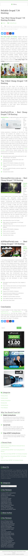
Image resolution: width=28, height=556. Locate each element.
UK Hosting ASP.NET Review (7, 522)
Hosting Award (4, 398)
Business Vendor (4, 497)
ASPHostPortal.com (25, 248)
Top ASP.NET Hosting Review (7, 507)
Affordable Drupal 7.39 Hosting (11, 26)
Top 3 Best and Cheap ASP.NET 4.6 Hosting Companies (14, 453)
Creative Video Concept (6, 536)
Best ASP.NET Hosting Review (7, 545)
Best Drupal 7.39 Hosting (22, 26)
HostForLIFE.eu (4, 311)
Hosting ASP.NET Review (6, 498)
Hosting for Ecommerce (6, 494)
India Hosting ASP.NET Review (7, 529)
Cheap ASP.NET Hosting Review (7, 544)
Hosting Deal (4, 403)
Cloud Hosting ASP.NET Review (7, 533)
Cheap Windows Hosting (6, 502)
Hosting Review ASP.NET (6, 501)
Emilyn (3, 23)
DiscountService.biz (25, 185)
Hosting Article (4, 395)
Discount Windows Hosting (7, 521)
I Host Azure (3, 530)
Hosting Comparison (6, 400)
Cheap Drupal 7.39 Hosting (6, 27)
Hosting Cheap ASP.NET (6, 499)
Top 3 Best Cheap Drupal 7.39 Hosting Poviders (13, 19)
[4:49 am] (2, 26)
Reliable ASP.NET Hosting (6, 503)
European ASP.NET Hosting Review (8, 492)
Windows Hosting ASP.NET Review (8, 509)
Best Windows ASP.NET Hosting (8, 495)
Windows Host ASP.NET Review (7, 527)
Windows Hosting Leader (6, 537)
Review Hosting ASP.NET (6, 531)
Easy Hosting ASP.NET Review (7, 505)
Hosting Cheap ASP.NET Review (7, 525)
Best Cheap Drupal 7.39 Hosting (9, 36)
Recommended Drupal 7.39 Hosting (17, 27)
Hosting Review (12, 23)
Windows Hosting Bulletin (6, 526)
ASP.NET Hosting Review (6, 506)
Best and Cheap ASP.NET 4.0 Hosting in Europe (12, 460)
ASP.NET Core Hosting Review (7, 546)
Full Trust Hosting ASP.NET (6, 541)
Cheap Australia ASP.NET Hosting (8, 542)
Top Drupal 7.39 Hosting (12, 29)
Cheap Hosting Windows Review (8, 523)
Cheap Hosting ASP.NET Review (7, 534)
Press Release (4, 407)
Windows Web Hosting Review (7, 540)
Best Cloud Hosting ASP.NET (7, 538)
